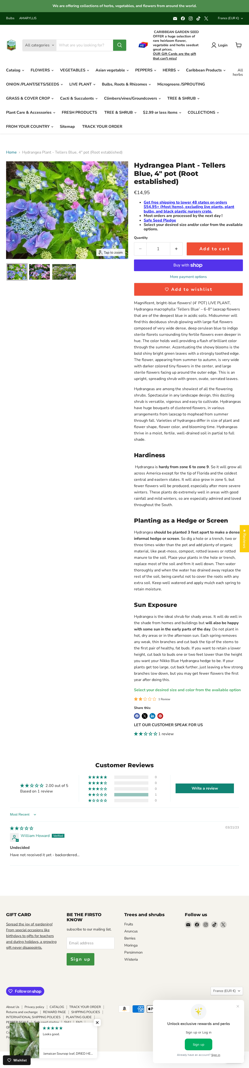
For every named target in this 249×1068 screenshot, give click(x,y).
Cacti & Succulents (77, 98)
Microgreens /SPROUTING (181, 84)
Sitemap (67, 126)
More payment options (188, 277)
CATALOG (57, 1007)
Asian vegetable (111, 70)
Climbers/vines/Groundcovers (131, 98)
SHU (67, 1022)
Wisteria (131, 959)
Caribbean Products (204, 70)
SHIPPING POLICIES (85, 1012)
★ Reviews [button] (244, 538)
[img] (21, 828)
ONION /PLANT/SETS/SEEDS (33, 84)
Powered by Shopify (20, 1037)
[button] (17, 272)
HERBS (170, 70)
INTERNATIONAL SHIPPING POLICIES (33, 1017)
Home (11, 152)
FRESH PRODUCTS (79, 112)
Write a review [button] (205, 788)
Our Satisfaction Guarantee (56, 1027)
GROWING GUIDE (19, 1027)
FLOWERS (41, 70)
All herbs (238, 72)
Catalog (13, 70)
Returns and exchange (22, 1012)
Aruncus (131, 931)
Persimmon (133, 952)
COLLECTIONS (202, 112)
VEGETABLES (73, 70)
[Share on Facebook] (137, 716)
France (228, 18)
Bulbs (10, 18)
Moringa (131, 945)
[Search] (119, 45)
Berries (129, 938)
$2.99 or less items (160, 112)
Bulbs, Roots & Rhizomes (125, 84)
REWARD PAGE (54, 1012)
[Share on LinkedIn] (152, 716)
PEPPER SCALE (17, 1022)
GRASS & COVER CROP (28, 98)
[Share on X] (145, 716)
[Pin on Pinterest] (160, 716)
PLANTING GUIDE (79, 1017)
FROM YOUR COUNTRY (28, 126)
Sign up (81, 959)
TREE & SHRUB (182, 98)
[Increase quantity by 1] (176, 249)
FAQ (79, 1022)
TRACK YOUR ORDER (102, 126)
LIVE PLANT (81, 84)
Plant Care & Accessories (29, 112)
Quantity (141, 238)
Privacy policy (34, 1007)
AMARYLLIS (27, 18)
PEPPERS (144, 70)
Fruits (128, 924)
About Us (12, 1007)
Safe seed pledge (46, 1022)
